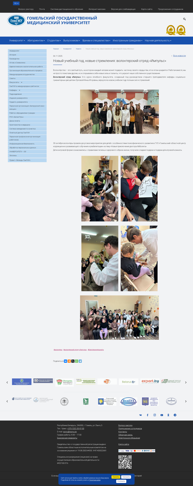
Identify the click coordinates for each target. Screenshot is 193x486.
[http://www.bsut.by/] (128, 401)
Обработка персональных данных (22, 148)
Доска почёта (14, 121)
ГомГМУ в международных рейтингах (24, 86)
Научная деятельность (157, 40)
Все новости (179, 55)
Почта (42, 9)
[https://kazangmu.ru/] (64, 401)
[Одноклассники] (69, 361)
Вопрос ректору (25, 9)
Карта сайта (146, 9)
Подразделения (15, 94)
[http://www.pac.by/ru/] (150, 401)
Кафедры (13, 90)
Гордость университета (18, 102)
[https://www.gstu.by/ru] (171, 401)
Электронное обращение (129, 438)
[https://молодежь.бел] (86, 381)
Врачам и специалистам (95, 40)
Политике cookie (94, 480)
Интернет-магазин (97, 9)
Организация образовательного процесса (25, 70)
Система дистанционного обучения (67, 9)
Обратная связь (125, 435)
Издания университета (18, 98)
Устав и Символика (17, 63)
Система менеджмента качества (22, 129)
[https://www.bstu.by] (22, 398)
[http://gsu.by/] (107, 401)
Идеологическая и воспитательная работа (26, 67)
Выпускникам (70, 40)
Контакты (122, 432)
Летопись (13, 155)
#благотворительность (96, 350)
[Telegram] (80, 361)
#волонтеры (58, 350)
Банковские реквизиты (67, 438)
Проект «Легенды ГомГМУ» (19, 160)
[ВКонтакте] (65, 361)
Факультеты (14, 82)
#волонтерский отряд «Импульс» (75, 350)
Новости (78, 49)
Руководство (14, 59)
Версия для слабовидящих (123, 9)
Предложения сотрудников (170, 9)
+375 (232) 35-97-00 (75, 428)
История (12, 55)
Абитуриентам (35, 40)
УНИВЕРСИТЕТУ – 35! (17, 152)
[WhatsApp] (76, 361)
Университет (16, 40)
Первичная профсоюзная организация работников (24, 138)
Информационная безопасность (21, 144)
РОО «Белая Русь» (16, 117)
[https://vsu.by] (43, 399)
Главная (56, 49)
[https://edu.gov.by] (22, 381)
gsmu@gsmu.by (70, 432)
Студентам (53, 40)
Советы (12, 78)
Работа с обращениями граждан (22, 113)
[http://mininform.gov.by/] (43, 380)
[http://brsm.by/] (64, 382)
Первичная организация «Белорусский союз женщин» (26, 107)
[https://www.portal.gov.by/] (171, 381)
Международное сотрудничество (22, 74)
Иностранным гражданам (127, 40)
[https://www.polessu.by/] (86, 401)
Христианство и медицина (19, 125)
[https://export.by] (150, 381)
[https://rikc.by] (107, 381)
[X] (72, 361)
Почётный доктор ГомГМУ (19, 133)
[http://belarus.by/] (128, 381)
